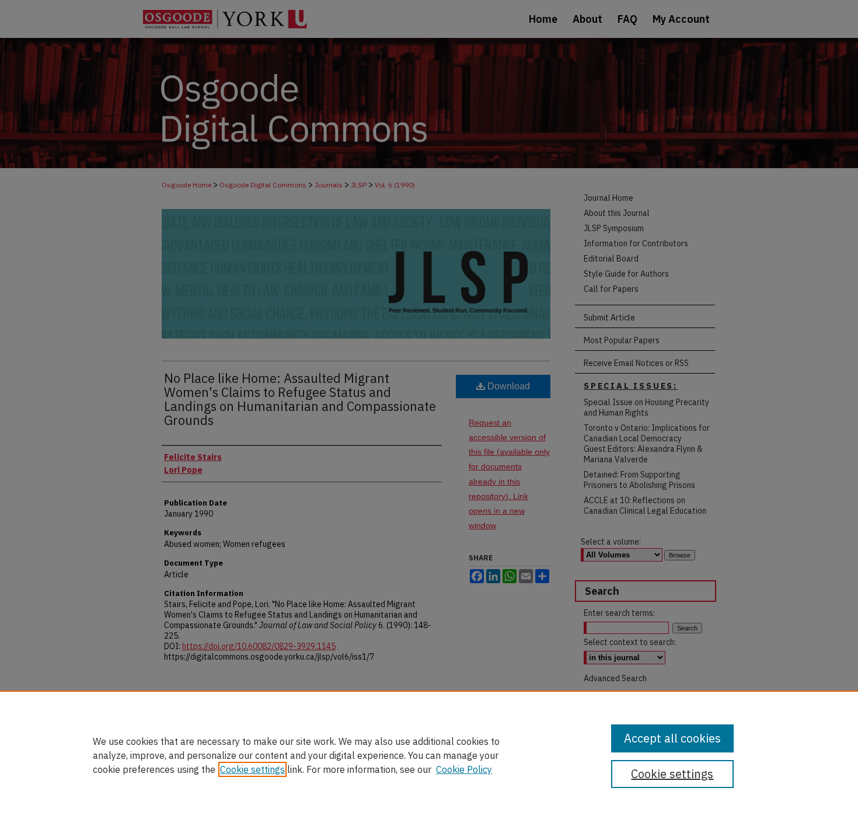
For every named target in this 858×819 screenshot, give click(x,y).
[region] (429, 755)
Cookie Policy (464, 769)
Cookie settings (252, 769)
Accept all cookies (672, 738)
